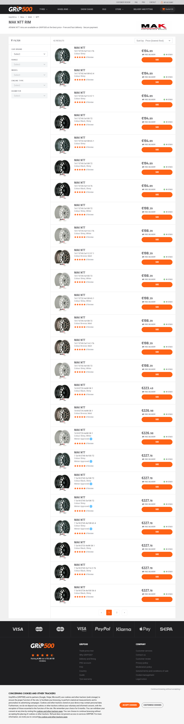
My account (168, 2)
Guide (82, 675)
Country (83, 671)
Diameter (16, 91)
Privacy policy (142, 662)
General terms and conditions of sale (152, 671)
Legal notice (141, 679)
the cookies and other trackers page (52, 716)
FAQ (136, 2)
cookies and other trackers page (50, 711)
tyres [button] (42, 9)
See (157, 60)
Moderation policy (144, 666)
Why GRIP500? (86, 654)
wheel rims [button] (63, 9)
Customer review (123, 2)
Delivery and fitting (143, 9)
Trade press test (86, 650)
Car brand (17, 49)
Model (15, 70)
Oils (104, 9)
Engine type (18, 81)
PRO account (85, 662)
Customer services (144, 650)
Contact (152, 2)
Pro (143, 2)
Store (118, 9)
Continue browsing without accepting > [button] (166, 689)
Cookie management (145, 675)
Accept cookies (130, 705)
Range (15, 60)
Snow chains (87, 9)
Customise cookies (152, 705)
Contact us (141, 654)
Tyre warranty (85, 679)
